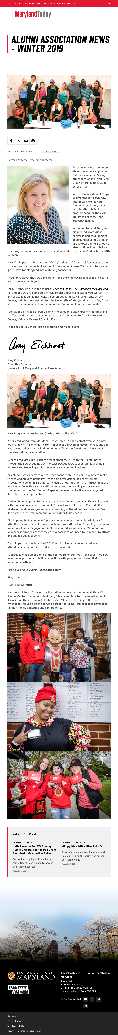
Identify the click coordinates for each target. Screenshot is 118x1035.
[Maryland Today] (33, 14)
